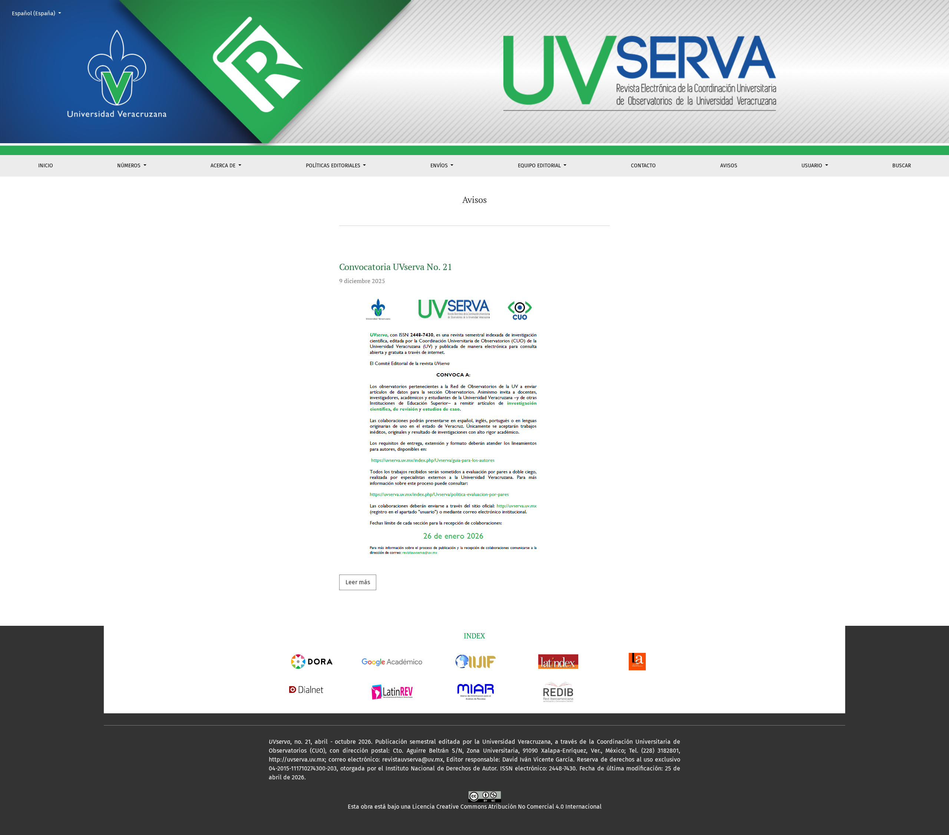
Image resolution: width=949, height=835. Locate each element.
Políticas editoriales (334, 165)
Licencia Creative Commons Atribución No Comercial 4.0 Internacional (507, 806)
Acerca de (224, 165)
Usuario (812, 165)
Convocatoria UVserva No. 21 (395, 267)
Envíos (439, 165)
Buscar (901, 165)
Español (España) (39, 13)
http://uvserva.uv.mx (297, 759)
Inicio (45, 165)
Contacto (643, 165)
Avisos (728, 165)
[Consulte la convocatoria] (450, 430)
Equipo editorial (540, 165)
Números (129, 165)
